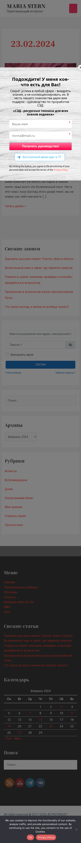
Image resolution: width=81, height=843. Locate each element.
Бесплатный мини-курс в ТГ (42, 157)
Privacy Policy (61, 169)
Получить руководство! (40, 146)
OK (30, 837)
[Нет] (76, 829)
